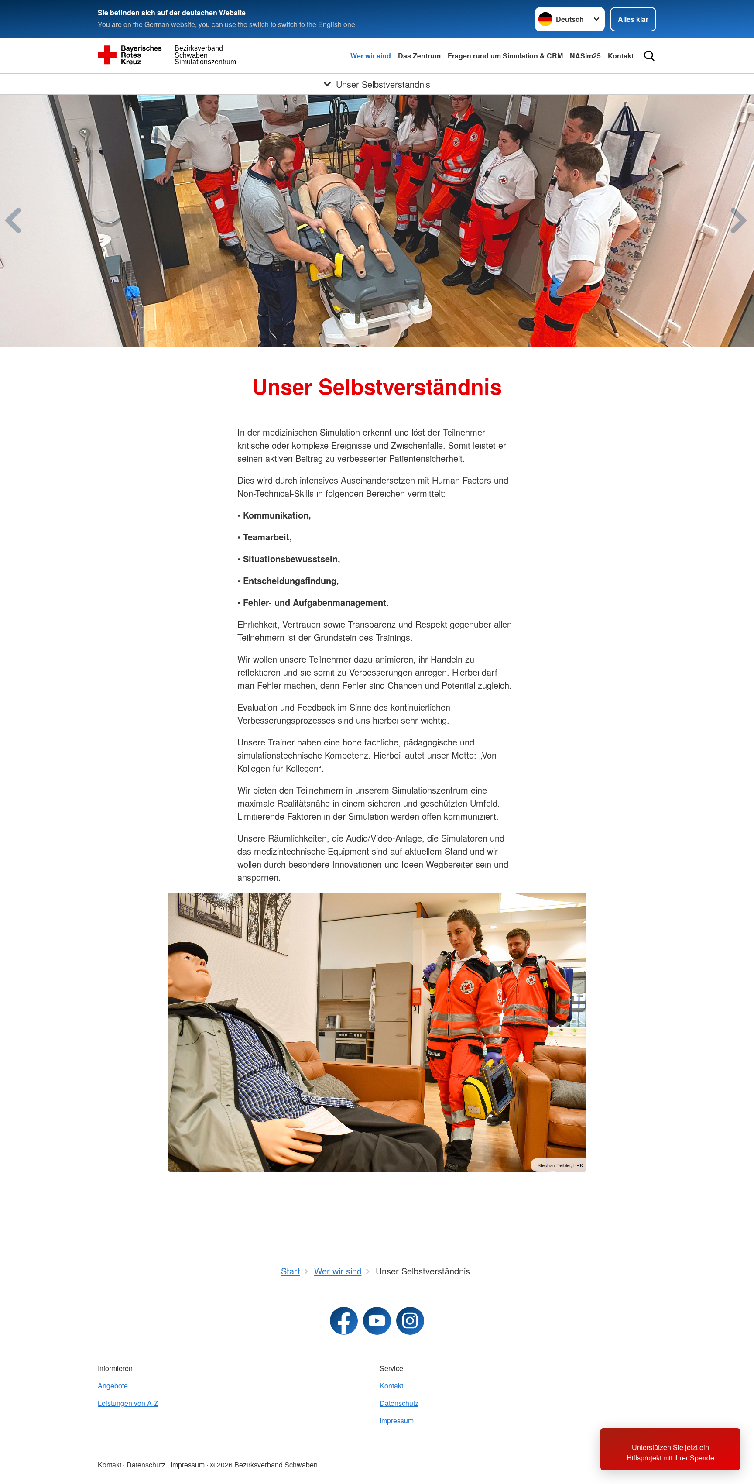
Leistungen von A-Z (128, 1403)
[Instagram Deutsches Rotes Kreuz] (410, 1321)
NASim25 (585, 56)
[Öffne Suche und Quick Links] (649, 56)
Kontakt (621, 56)
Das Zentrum (419, 56)
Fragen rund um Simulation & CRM (505, 56)
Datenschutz (399, 1403)
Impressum (397, 1420)
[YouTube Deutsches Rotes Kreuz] (377, 1321)
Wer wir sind (370, 56)
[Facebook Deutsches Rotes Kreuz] (344, 1321)
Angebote (113, 1386)
